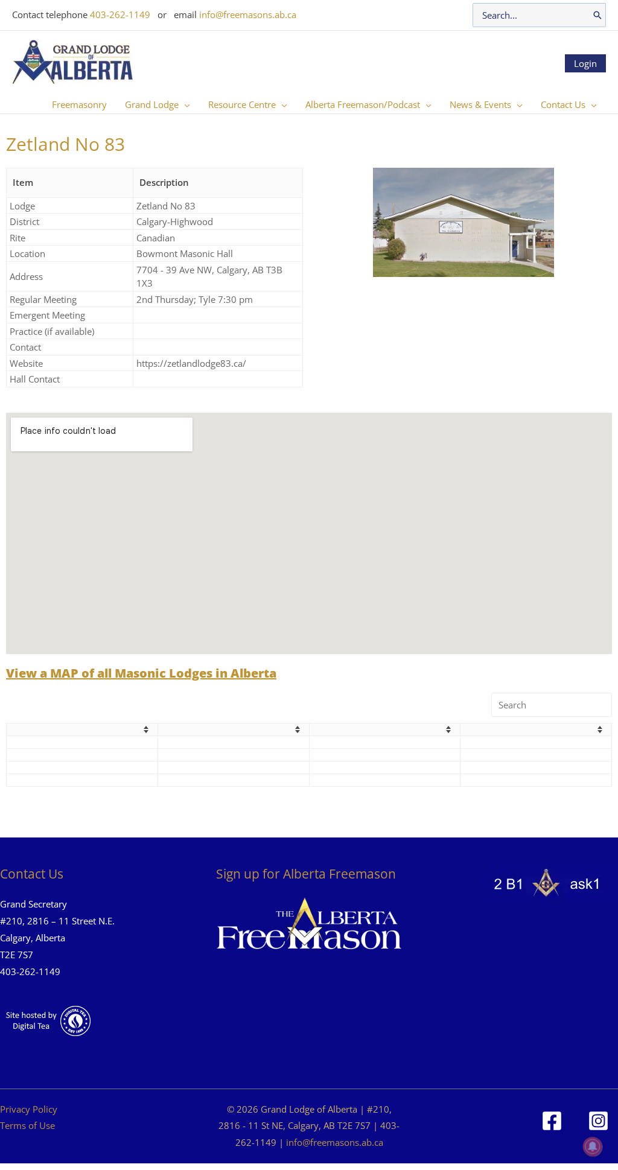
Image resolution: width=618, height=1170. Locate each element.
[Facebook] (552, 1120)
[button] (184, 104)
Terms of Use (27, 1125)
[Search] (597, 15)
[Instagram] (598, 1120)
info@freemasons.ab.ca (247, 14)
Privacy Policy (28, 1109)
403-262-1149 (120, 14)
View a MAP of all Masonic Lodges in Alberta (141, 673)
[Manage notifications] (592, 1146)
